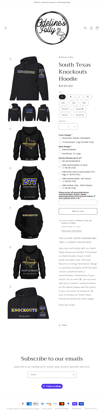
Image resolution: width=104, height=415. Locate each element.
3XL (74, 103)
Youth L (65, 115)
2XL (63, 103)
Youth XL (80, 115)
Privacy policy (47, 408)
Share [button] (64, 325)
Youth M (80, 109)
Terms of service (90, 408)
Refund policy (77, 408)
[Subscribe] (73, 375)
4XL (84, 103)
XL (88, 97)
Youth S (65, 109)
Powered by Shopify (32, 409)
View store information (71, 231)
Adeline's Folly (18, 409)
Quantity (62, 121)
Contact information (62, 408)
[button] (6, 28)
